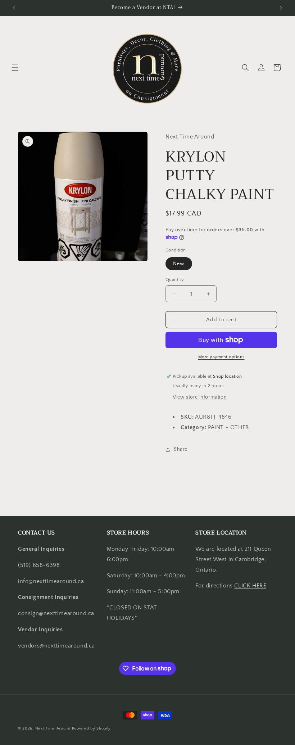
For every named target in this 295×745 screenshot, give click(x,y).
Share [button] (180, 449)
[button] (15, 68)
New (179, 264)
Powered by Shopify (91, 728)
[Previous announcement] (14, 8)
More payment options (221, 357)
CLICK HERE (250, 585)
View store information (200, 397)
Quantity (174, 279)
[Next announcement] (281, 8)
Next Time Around (53, 728)
